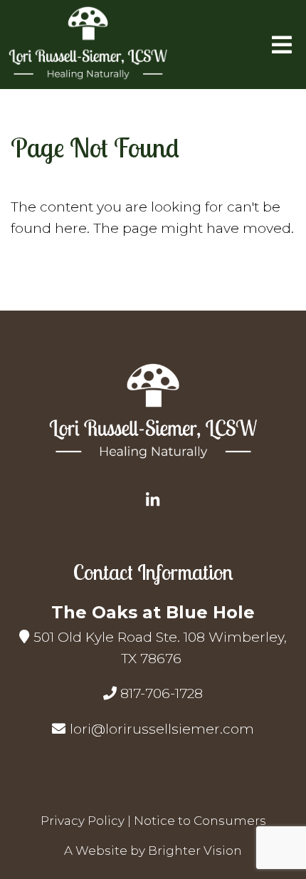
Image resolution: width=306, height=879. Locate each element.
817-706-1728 (161, 693)
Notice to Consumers (200, 820)
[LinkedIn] (153, 500)
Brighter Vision (195, 850)
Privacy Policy (83, 820)
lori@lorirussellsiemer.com (162, 729)
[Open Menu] (282, 44)
